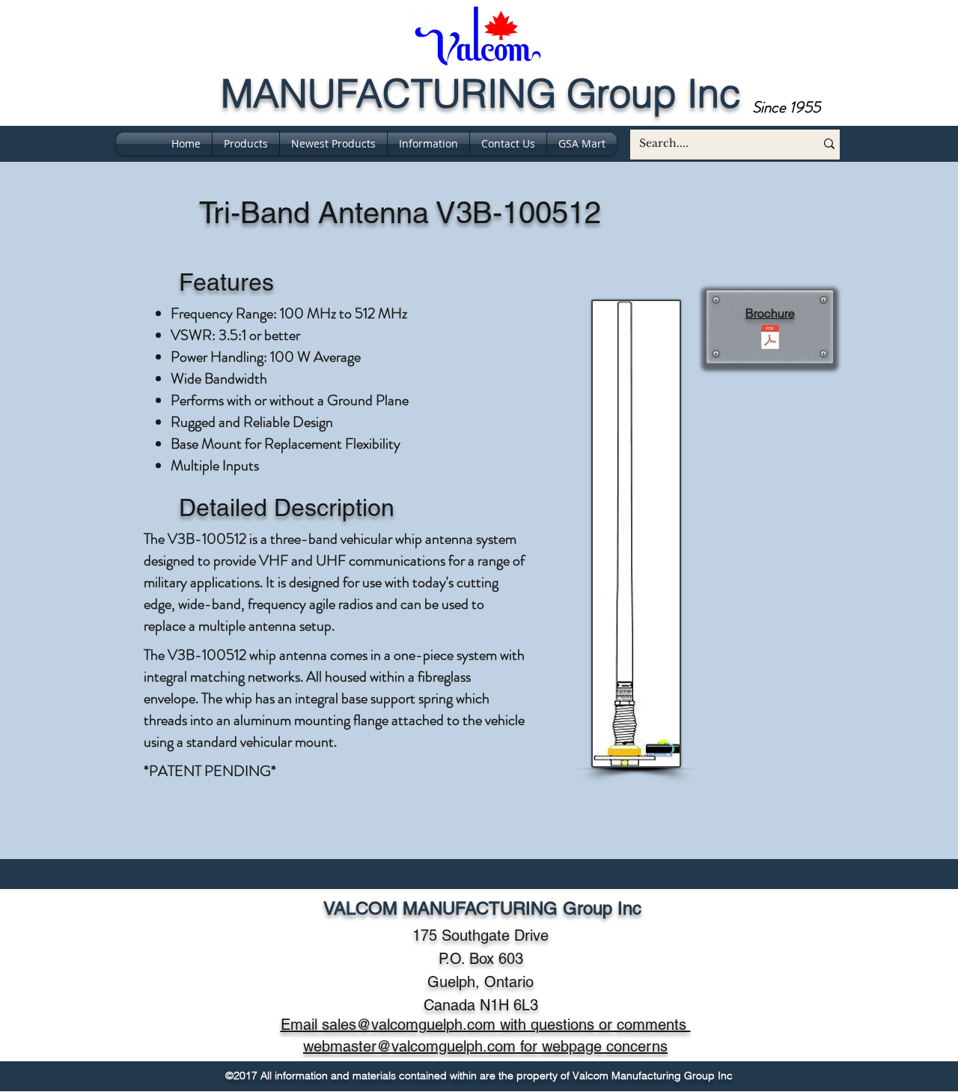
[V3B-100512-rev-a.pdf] (770, 339)
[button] (428, 144)
